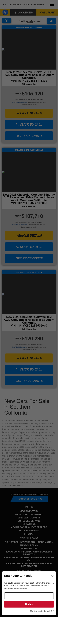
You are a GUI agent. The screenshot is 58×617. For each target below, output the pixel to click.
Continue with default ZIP (42, 611)
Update (29, 604)
